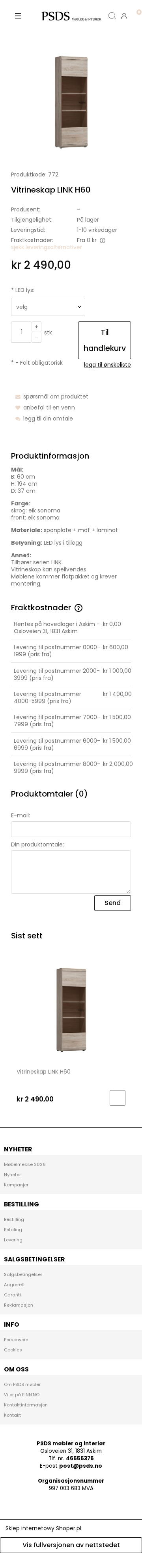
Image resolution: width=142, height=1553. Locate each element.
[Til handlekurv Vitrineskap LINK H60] (117, 1098)
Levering (13, 1240)
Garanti (12, 1295)
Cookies (13, 1350)
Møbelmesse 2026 (25, 1164)
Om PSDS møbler (22, 1384)
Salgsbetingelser (23, 1274)
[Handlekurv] (136, 9)
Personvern (16, 1339)
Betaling (13, 1229)
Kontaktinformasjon (26, 1405)
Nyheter (12, 1174)
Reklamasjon (18, 1305)
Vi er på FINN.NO (21, 1394)
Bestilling (14, 1219)
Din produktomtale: (37, 844)
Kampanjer (16, 1185)
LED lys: (22, 290)
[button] (18, 15)
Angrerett (14, 1284)
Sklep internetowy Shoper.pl (43, 1528)
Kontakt (12, 1415)
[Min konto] (124, 15)
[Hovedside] (71, 15)
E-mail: (20, 815)
